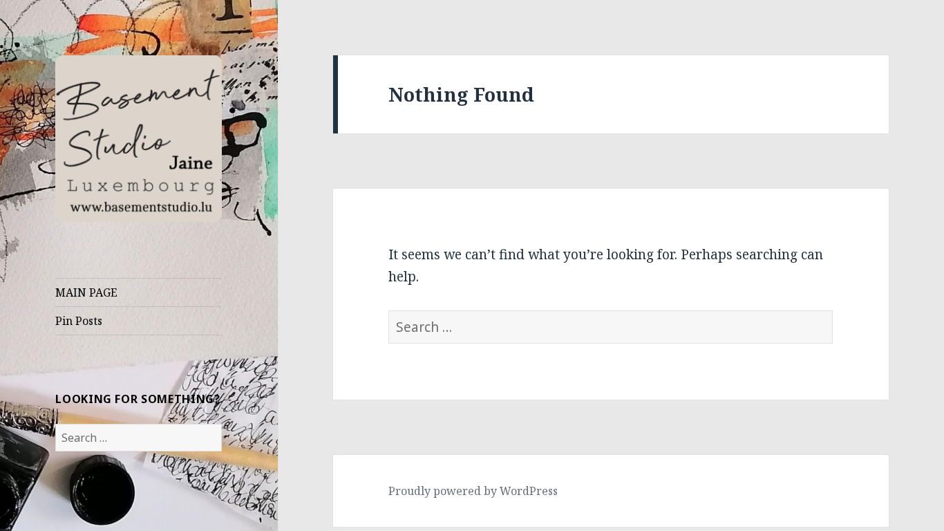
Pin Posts (78, 320)
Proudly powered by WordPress (473, 491)
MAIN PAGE (86, 292)
